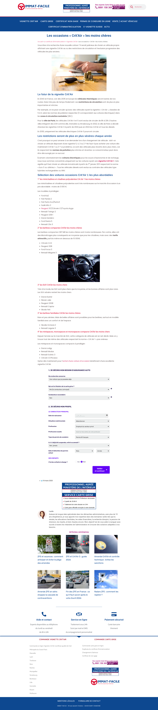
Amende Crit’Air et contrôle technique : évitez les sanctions (106, 559)
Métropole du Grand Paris (38, 649)
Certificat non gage (67, 21)
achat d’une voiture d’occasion (76, 361)
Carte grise (47, 21)
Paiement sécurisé (114, 619)
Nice (31, 664)
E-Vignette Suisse (92, 26)
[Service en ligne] (79, 614)
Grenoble (33, 686)
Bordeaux (33, 678)
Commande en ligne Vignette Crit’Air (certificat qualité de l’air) (51, 646)
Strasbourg (33, 675)
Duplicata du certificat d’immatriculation (96, 649)
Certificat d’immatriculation (64, 26)
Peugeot (44, 208)
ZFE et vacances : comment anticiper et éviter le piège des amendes (50, 559)
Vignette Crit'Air (71, 42)
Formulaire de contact (89, 701)
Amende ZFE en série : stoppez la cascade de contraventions (48, 594)
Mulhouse (33, 693)
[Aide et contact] (44, 614)
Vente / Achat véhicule (124, 21)
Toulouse (33, 660)
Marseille (33, 653)
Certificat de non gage (89, 656)
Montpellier (33, 671)
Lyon (31, 657)
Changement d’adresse (90, 652)
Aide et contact (44, 619)
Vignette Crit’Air (29, 21)
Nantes (32, 668)
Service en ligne (79, 619)
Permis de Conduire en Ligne (95, 21)
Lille (31, 682)
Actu (107, 26)
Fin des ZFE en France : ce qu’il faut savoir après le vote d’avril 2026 (78, 594)
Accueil (40, 42)
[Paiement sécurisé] (114, 614)
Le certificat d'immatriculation (54, 42)
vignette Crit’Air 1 (106, 161)
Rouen (32, 689)
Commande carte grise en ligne (93, 645)
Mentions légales (66, 701)
